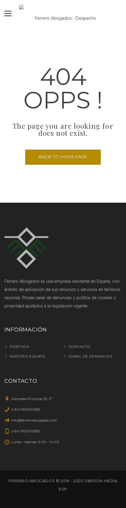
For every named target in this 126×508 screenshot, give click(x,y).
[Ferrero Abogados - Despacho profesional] (63, 13)
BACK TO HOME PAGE (63, 156)
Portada (19, 346)
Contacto (79, 346)
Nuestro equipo (27, 356)
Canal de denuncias (90, 356)
